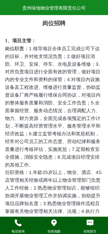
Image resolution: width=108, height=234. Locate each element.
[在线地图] (54, 223)
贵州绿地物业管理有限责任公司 (54, 8)
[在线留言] (90, 223)
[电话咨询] (18, 223)
